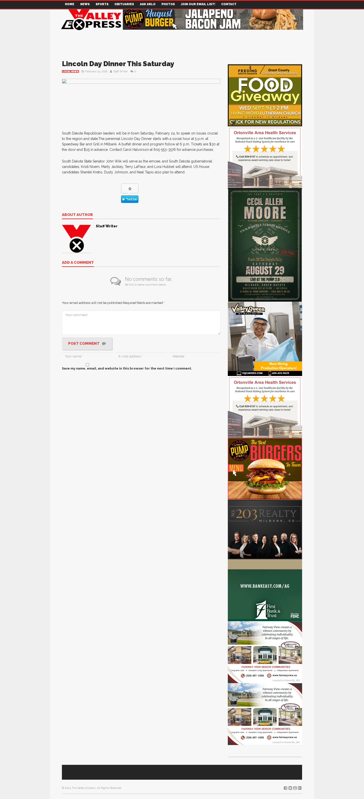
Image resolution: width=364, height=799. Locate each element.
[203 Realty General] (265, 529)
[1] (265, 338)
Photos (168, 4)
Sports (102, 4)
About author (77, 215)
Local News (70, 71)
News (85, 4)
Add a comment (78, 263)
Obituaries (124, 4)
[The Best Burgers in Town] (265, 468)
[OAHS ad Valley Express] (265, 157)
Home (69, 4)
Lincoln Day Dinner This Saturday (118, 64)
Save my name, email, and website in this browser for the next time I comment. (127, 368)
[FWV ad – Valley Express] (265, 652)
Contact (228, 4)
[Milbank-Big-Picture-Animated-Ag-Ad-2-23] (265, 590)
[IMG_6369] (265, 244)
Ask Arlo (148, 4)
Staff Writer (120, 71)
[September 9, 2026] (265, 95)
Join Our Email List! (198, 4)
